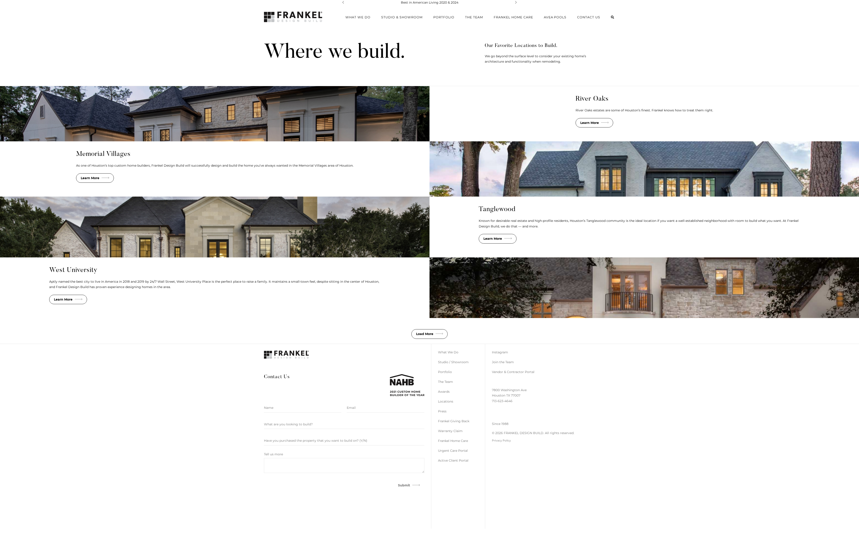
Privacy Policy (501, 440)
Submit (404, 485)
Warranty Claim (450, 431)
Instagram (500, 352)
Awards (444, 391)
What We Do (448, 352)
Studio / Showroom (453, 362)
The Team (474, 17)
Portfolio (445, 371)
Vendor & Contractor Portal (513, 371)
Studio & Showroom (402, 17)
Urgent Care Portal (453, 450)
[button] (343, 2)
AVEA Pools (555, 17)
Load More (424, 334)
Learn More (589, 123)
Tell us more (273, 454)
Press (442, 411)
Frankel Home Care (513, 17)
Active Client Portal (453, 460)
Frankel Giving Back (453, 421)
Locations (445, 401)
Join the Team (503, 362)
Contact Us (588, 17)
